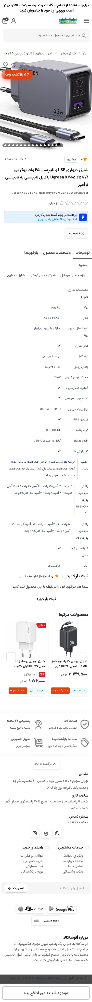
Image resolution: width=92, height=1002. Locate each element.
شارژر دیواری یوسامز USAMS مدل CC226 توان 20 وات (26, 664)
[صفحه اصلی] (84, 53)
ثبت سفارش (34, 866)
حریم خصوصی (33, 861)
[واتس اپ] (57, 833)
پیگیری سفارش (72, 856)
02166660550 (78, 822)
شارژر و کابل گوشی (43, 275)
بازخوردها (31, 253)
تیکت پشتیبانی (73, 872)
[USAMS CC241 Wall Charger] (68, 639)
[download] (46, 920)
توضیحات (83, 253)
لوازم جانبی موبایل (73, 275)
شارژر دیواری (68, 53)
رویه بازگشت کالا (31, 872)
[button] (11, 657)
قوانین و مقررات (31, 856)
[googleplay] (62, 908)
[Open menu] (86, 21)
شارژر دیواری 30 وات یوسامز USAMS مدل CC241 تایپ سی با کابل (69, 664)
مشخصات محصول (57, 253)
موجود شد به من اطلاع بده (46, 992)
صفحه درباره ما (73, 861)
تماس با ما (75, 866)
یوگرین (71, 159)
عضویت (18, 888)
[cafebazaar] (30, 908)
